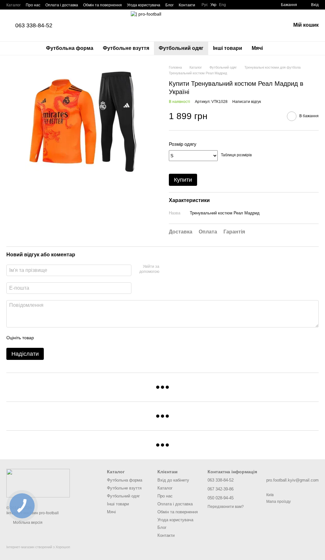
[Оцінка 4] (75, 337)
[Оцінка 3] (65, 337)
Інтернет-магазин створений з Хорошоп (38, 547)
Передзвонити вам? (226, 506)
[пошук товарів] (279, 48)
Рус (205, 5)
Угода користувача (143, 5)
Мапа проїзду (278, 501)
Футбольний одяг (181, 48)
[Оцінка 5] (85, 337)
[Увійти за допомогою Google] (176, 269)
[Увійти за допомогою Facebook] (166, 269)
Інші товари (227, 48)
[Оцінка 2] (55, 337)
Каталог (13, 5)
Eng (222, 5)
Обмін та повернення (102, 5)
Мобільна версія (27, 522)
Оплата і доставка (61, 5)
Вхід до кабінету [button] (173, 480)
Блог (169, 5)
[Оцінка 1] (44, 337)
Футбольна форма (69, 48)
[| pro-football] (38, 483)
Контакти (187, 5)
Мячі (257, 48)
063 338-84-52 (33, 25)
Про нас (33, 5)
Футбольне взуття (126, 48)
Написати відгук (246, 101)
